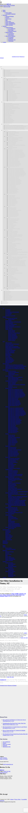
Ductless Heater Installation (14, 162)
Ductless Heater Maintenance (14, 164)
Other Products (8, 275)
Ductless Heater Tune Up (13, 166)
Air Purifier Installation (10, 110)
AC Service (7, 70)
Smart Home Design (12, 248)
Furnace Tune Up (12, 99)
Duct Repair (10, 223)
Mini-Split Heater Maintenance (14, 183)
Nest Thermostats (12, 271)
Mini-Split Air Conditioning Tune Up (16, 175)
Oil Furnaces (11, 34)
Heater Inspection (9, 83)
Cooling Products (9, 27)
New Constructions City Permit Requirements (18, 252)
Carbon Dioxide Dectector (14, 284)
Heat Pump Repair (12, 209)
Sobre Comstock (9, 296)
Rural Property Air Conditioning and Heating (15, 129)
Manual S (10, 242)
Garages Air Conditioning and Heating (16, 261)
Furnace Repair (11, 92)
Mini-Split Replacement (13, 189)
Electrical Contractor (12, 147)
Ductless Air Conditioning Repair (15, 151)
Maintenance (5, 302)
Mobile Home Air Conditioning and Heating (17, 257)
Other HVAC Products (10, 36)
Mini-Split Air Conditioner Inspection (16, 170)
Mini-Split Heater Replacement (14, 180)
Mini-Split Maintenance (13, 191)
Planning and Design (9, 237)
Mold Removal (8, 122)
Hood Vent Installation (13, 232)
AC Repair (7, 71)
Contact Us (3, 679)
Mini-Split (7, 167)
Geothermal (10, 38)
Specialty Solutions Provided (11, 253)
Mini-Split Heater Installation (14, 181)
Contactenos (8, 298)
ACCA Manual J (11, 241)
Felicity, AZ (7, 596)
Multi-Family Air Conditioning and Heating (14, 127)
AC (3, 68)
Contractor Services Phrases (11, 141)
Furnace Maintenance (12, 98)
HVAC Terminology (9, 22)
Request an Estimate (12, 685)
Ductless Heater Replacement (14, 163)
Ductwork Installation (12, 222)
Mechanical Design (12, 245)
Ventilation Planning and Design (15, 236)
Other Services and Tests (10, 287)
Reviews (7, 17)
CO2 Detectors (11, 282)
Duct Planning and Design (14, 218)
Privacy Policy (8, 12)
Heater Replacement (9, 86)
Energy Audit (11, 288)
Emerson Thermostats (12, 269)
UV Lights (7, 116)
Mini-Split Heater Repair (13, 178)
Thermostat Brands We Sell (11, 268)
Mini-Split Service (12, 185)
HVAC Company (12, 143)
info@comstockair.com (8, 764)
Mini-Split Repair (12, 186)
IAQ (4, 102)
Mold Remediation (9, 121)
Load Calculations (12, 244)
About (4, 11)
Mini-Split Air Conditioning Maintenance (17, 174)
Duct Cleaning (11, 226)
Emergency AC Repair (10, 76)
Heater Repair (8, 81)
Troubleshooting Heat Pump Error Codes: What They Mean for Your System (14, 724)
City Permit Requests (12, 250)
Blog (6, 20)
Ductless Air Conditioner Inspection (16, 152)
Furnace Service (11, 90)
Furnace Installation (12, 95)
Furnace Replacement (12, 97)
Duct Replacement (12, 225)
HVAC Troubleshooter (10, 23)
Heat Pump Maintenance (13, 215)
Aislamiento (8, 291)
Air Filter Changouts (9, 111)
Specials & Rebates (9, 16)
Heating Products (9, 32)
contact (25, 632)
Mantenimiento (8, 297)
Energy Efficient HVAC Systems (15, 140)
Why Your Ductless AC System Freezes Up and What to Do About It (15, 727)
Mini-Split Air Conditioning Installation (16, 172)
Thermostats (10, 41)
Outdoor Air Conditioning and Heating (16, 263)
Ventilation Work (9, 229)
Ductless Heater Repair (13, 159)
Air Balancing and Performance (12, 104)
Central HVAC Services (10, 131)
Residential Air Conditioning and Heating (14, 125)
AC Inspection (8, 73)
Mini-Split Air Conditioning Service (16, 168)
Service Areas (8, 18)
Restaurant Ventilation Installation (15, 234)
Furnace (7, 194)
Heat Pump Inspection (13, 211)
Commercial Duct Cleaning (14, 228)
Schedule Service (15, 56)
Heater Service (11, 79)
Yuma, (12, 593)
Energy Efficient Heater (13, 138)
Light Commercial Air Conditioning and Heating (15, 126)
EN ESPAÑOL (6, 290)
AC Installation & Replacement (12, 72)
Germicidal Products (9, 120)
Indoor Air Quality (7, 744)
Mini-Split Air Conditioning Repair (15, 169)
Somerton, (21, 593)
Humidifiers (8, 114)
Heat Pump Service (12, 207)
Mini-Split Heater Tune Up (14, 184)
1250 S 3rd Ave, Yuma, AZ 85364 (7, 5)
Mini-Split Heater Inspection (14, 179)
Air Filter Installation (9, 113)
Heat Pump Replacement (13, 213)
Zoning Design (11, 247)
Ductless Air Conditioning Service (15, 150)
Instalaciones (8, 295)
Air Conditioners (11, 28)
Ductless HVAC (8, 148)
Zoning (9, 280)
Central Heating (11, 134)
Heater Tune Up (8, 88)
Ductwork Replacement (13, 220)
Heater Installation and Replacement (13, 82)
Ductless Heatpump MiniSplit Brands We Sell (15, 264)
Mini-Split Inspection (12, 190)
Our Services (5, 130)
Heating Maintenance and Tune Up (13, 87)
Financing (5, 301)
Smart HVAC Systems (13, 279)
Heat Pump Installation (13, 212)
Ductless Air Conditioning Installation (16, 153)
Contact (4, 42)
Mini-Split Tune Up (12, 193)
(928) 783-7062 (7, 6)
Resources (5, 15)
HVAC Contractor (12, 142)
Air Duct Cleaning (9, 105)
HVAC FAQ (8, 21)
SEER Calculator (9, 25)
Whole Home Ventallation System (12, 108)
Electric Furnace (11, 100)
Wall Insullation (11, 281)
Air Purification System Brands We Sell (13, 273)
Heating (4, 77)
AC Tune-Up (8, 74)
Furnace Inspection (12, 94)
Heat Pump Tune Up (12, 216)
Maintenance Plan (6, 746)
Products (4, 26)
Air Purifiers (10, 37)
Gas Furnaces (11, 33)
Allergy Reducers (9, 119)
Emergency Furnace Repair (14, 93)
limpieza (7, 293)
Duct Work (7, 217)
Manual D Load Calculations (14, 243)
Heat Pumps (10, 29)
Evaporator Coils (11, 39)
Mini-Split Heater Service (13, 177)
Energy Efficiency (9, 136)
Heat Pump (7, 206)
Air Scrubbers (11, 274)
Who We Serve (6, 124)
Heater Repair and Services (11, 78)
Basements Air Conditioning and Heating (17, 260)
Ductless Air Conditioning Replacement (16, 154)
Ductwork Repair (12, 221)
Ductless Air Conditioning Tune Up (15, 157)
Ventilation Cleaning (12, 233)
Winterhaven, (9, 594)
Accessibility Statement (10, 13)
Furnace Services (9, 89)
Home (4, 10)
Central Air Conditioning (13, 132)
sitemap (12, 799)
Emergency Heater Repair (11, 84)
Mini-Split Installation (12, 188)
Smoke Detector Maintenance (14, 286)
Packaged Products (12, 31)
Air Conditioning (6, 741)
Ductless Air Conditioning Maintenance (16, 156)
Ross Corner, (16, 594)
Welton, (4, 594)
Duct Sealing (11, 227)
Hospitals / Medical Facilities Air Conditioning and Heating (15, 259)
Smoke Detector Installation (14, 285)
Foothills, (17, 593)
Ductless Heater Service (13, 158)
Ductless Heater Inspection (14, 161)
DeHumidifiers (8, 115)
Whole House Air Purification (11, 106)
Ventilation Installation (13, 231)
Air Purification (8, 109)
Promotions (5, 303)
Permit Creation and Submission (15, 249)
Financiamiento (8, 300)
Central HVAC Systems (13, 135)
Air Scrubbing (8, 118)
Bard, (20, 594)
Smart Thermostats (12, 277)
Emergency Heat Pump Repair (14, 210)
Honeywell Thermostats (13, 270)
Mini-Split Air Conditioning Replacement (17, 173)
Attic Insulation (8, 103)
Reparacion (7, 292)
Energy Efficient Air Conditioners (15, 137)
